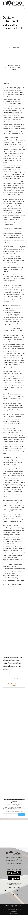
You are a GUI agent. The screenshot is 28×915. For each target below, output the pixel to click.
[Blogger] (5, 890)
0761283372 (14, 911)
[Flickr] (13, 890)
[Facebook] (8, 591)
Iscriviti (21, 815)
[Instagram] (17, 890)
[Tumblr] (17, 894)
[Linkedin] (23, 591)
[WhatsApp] (20, 591)
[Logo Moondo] (13, 3)
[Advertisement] (14, 743)
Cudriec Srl (19, 909)
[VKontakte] (12, 898)
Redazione (7, 905)
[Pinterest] (5, 894)
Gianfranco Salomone (14, 65)
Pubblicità (12, 905)
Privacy (20, 905)
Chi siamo (14, 906)
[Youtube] (16, 898)
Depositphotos (15, 884)
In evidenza (5, 11)
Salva (17, 591)
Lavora (16, 905)
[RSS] (9, 894)
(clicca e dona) (12, 672)
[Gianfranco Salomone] (14, 56)
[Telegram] (13, 894)
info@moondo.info (15, 913)
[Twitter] (12, 591)
